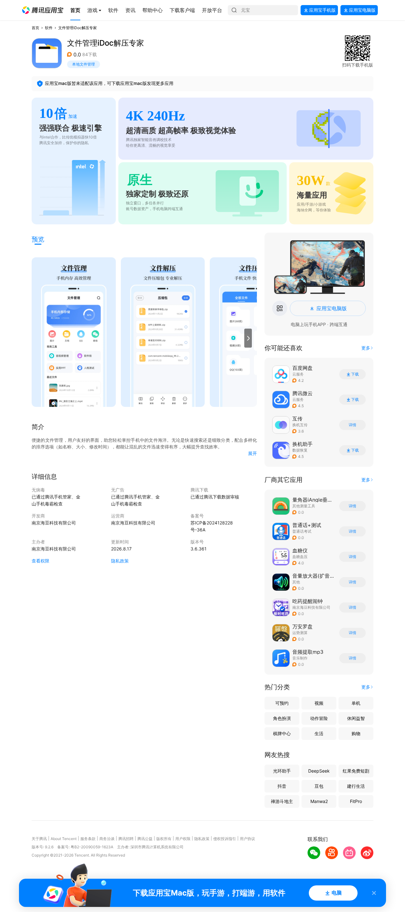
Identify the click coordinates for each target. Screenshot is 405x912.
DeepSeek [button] (319, 771)
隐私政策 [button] (120, 560)
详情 (352, 425)
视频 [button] (319, 703)
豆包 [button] (319, 786)
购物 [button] (356, 733)
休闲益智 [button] (356, 718)
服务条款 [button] (88, 838)
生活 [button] (319, 733)
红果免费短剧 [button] (356, 771)
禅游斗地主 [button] (282, 801)
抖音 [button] (281, 786)
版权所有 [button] (163, 838)
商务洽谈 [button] (107, 838)
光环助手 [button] (282, 771)
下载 (355, 374)
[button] (42, 10)
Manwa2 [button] (319, 801)
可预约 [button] (282, 703)
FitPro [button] (356, 801)
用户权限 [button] (182, 838)
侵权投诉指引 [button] (224, 838)
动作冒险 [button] (319, 718)
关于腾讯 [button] (39, 838)
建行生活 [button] (356, 786)
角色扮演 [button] (282, 718)
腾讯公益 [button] (145, 838)
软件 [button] (49, 27)
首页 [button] (35, 27)
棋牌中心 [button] (282, 733)
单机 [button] (356, 703)
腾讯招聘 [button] (126, 838)
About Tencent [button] (64, 838)
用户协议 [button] (247, 838)
